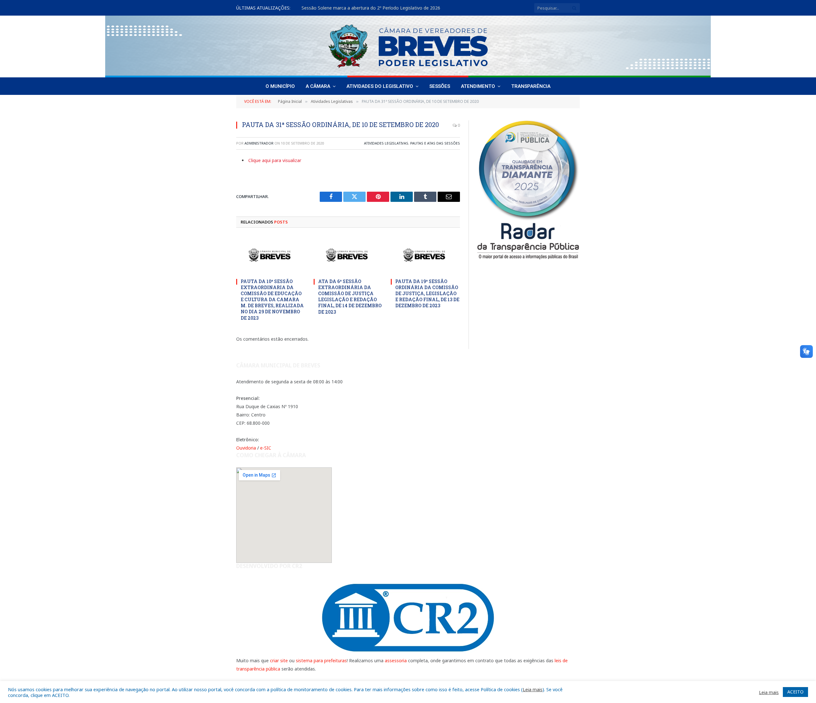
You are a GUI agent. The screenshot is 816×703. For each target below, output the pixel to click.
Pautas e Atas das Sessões (435, 143)
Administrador (258, 143)
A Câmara (318, 86)
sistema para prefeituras (321, 660)
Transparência (530, 86)
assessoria (396, 660)
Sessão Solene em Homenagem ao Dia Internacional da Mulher (368, 8)
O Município (280, 86)
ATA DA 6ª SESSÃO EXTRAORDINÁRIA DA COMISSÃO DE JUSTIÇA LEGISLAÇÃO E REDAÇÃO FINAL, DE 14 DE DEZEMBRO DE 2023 (350, 296)
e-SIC (265, 448)
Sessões (439, 86)
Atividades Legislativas (386, 143)
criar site (279, 660)
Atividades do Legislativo (379, 86)
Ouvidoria (246, 448)
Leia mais (533, 689)
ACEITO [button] (795, 692)
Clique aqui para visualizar (274, 160)
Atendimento (478, 86)
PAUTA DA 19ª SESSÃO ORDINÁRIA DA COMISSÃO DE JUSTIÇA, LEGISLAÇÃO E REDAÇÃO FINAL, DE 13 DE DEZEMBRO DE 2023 (427, 293)
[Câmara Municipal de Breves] (408, 46)
